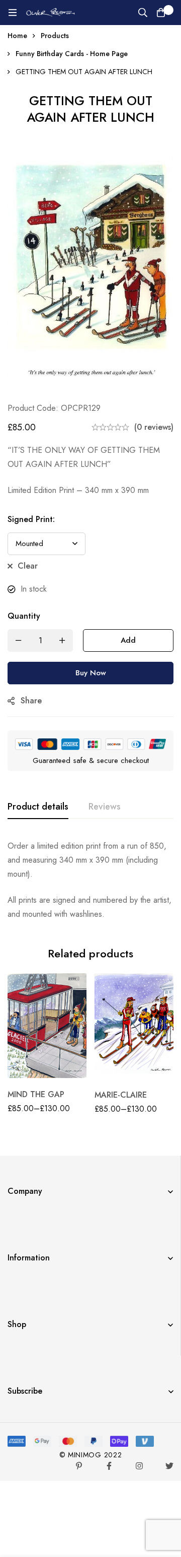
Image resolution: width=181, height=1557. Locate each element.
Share (31, 700)
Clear (28, 566)
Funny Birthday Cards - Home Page (72, 54)
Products (55, 36)
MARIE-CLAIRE (121, 1095)
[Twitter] (169, 1466)
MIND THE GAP (36, 1094)
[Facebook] (109, 1466)
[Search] (143, 13)
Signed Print (31, 519)
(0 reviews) (153, 427)
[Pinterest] (79, 1466)
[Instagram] (139, 1466)
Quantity (24, 616)
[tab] (38, 807)
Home (17, 36)
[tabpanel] (90, 880)
